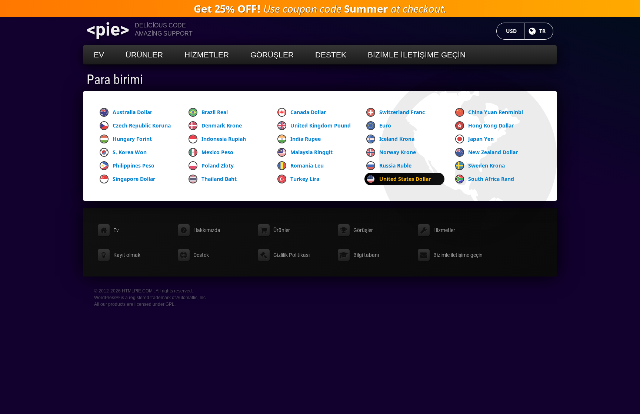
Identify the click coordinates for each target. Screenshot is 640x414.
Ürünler (144, 54)
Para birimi (115, 79)
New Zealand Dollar (493, 152)
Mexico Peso (217, 152)
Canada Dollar (308, 112)
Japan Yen (481, 138)
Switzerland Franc (402, 112)
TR (546, 30)
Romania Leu (307, 165)
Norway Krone (397, 152)
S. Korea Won (130, 152)
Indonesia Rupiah (223, 138)
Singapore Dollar (134, 178)
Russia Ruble (395, 165)
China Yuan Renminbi (495, 112)
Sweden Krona (486, 165)
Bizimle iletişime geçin (417, 54)
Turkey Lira (304, 178)
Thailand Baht (219, 178)
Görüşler (272, 54)
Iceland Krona (396, 138)
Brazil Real (214, 112)
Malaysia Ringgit (311, 152)
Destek (330, 54)
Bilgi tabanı (366, 255)
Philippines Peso (133, 165)
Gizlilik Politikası (291, 255)
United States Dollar (405, 178)
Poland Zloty (217, 165)
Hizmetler (206, 54)
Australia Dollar (132, 112)
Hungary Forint (132, 138)
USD (515, 30)
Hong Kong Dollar (491, 125)
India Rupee (305, 138)
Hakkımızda (206, 230)
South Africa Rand (491, 178)
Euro (385, 125)
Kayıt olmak (126, 255)
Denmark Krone (221, 125)
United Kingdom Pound (320, 125)
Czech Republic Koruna (142, 125)
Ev (99, 54)
